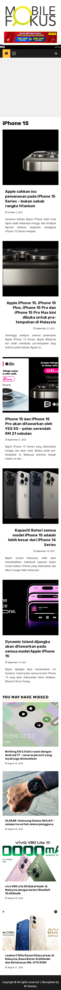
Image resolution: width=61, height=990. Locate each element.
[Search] (56, 53)
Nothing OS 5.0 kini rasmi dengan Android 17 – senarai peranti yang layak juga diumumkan (28, 755)
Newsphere (48, 982)
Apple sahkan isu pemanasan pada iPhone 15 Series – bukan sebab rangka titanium (30, 198)
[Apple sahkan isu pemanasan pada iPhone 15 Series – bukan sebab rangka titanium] (30, 157)
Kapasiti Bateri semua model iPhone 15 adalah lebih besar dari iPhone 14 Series (32, 537)
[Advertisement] (30, 88)
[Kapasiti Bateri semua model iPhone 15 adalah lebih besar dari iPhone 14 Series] (30, 496)
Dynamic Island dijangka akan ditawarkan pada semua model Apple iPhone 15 (30, 648)
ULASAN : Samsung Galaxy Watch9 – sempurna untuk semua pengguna (30, 822)
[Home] (6, 53)
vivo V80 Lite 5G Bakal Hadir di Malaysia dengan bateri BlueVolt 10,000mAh (27, 890)
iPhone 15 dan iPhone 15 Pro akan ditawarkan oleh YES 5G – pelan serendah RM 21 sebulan (28, 426)
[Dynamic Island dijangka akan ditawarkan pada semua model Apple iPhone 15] (30, 607)
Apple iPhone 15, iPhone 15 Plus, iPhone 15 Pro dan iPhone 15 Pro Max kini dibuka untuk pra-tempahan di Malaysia (31, 312)
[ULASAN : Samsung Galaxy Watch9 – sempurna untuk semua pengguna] (30, 793)
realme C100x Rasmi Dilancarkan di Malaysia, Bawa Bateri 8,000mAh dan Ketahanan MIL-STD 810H (29, 959)
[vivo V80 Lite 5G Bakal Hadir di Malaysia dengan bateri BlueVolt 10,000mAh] (30, 859)
